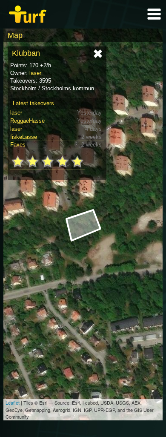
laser (35, 73)
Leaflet (13, 402)
